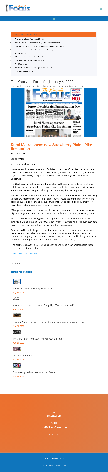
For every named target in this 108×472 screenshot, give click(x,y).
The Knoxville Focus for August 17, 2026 (29, 60)
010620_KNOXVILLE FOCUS (24, 253)
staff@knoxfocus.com (54, 427)
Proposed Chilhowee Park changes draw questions (33, 67)
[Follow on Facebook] (51, 439)
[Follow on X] (57, 439)
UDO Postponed (21, 64)
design (16, 86)
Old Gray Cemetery (22, 53)
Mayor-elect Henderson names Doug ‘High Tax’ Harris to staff (37, 42)
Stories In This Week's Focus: (70, 86)
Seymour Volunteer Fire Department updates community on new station (41, 46)
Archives (53, 86)
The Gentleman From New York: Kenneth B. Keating (34, 50)
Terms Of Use (60, 465)
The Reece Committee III (24, 71)
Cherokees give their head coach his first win (31, 57)
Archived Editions (41, 86)
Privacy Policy (47, 465)
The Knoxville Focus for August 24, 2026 (29, 39)
